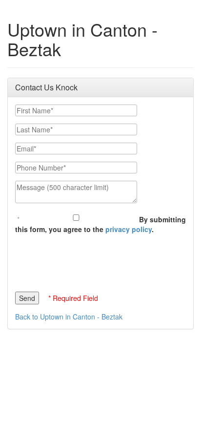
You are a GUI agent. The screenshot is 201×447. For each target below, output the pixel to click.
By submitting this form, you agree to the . (100, 224)
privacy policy (128, 229)
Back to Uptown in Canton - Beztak (68, 316)
